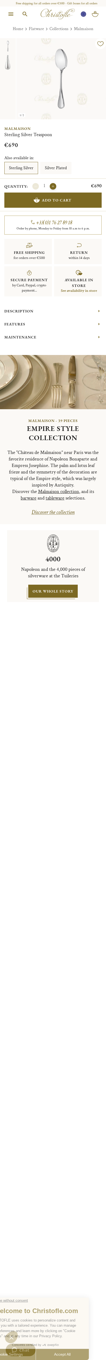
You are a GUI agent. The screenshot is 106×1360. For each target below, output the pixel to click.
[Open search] (25, 14)
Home (18, 29)
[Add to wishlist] (100, 43)
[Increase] (53, 186)
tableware (55, 498)
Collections (58, 29)
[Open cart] (95, 14)
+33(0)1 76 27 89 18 (54, 222)
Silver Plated (56, 168)
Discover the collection (53, 512)
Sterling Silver (21, 168)
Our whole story (53, 591)
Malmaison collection (58, 491)
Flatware (36, 29)
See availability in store (79, 291)
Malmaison (83, 29)
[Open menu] (10, 14)
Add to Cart (56, 200)
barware (28, 498)
